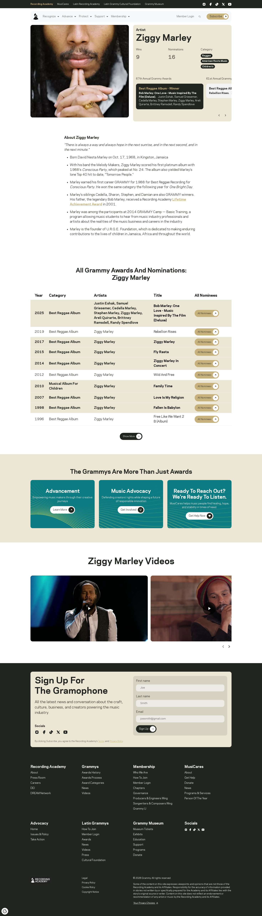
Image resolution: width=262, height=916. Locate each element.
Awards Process (92, 778)
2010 (39, 386)
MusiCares (63, 4)
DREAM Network (40, 793)
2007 (39, 397)
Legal (85, 878)
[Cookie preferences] (4, 911)
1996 (39, 419)
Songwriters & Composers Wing (152, 803)
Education (139, 839)
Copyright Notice (90, 892)
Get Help (189, 778)
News (85, 788)
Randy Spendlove (124, 322)
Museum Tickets (143, 829)
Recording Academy (41, 4)
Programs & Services (197, 793)
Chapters (139, 788)
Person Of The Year (195, 798)
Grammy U (139, 809)
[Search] (199, 16)
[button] (57, 16)
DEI (32, 788)
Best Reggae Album (64, 313)
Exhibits (138, 834)
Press (85, 855)
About (34, 772)
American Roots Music (214, 61)
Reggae (206, 56)
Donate (189, 783)
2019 (39, 332)
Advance (67, 16)
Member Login (185, 16)
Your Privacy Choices (144, 903)
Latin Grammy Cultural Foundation (122, 4)
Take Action (37, 839)
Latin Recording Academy (86, 4)
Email (139, 711)
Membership (118, 16)
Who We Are (140, 772)
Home (34, 829)
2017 (39, 342)
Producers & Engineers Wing (150, 798)
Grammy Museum (154, 4)
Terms (101, 741)
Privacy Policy (116, 741)
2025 (39, 313)
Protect (83, 16)
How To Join (140, 778)
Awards (86, 839)
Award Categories (93, 783)
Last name (143, 696)
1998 (39, 408)
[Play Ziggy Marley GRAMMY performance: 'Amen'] (89, 608)
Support (100, 16)
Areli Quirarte (105, 318)
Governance (140, 793)
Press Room (37, 778)
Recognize (49, 16)
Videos (86, 793)
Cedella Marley (124, 308)
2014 (39, 363)
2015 (39, 352)
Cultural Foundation (94, 860)
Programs (139, 850)
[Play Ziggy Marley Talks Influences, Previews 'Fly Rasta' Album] (209, 608)
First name (143, 680)
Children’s (207, 66)
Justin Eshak (104, 303)
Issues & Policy (39, 834)
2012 (39, 375)
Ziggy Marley (131, 313)
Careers (35, 783)
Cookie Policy (88, 887)
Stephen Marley (106, 313)
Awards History (91, 772)
